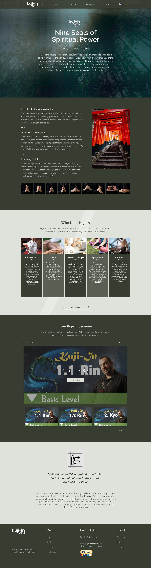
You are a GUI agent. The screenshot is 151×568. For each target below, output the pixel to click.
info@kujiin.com (92, 537)
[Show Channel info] (125, 342)
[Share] (120, 342)
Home (49, 537)
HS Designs (31, 552)
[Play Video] (41, 417)
